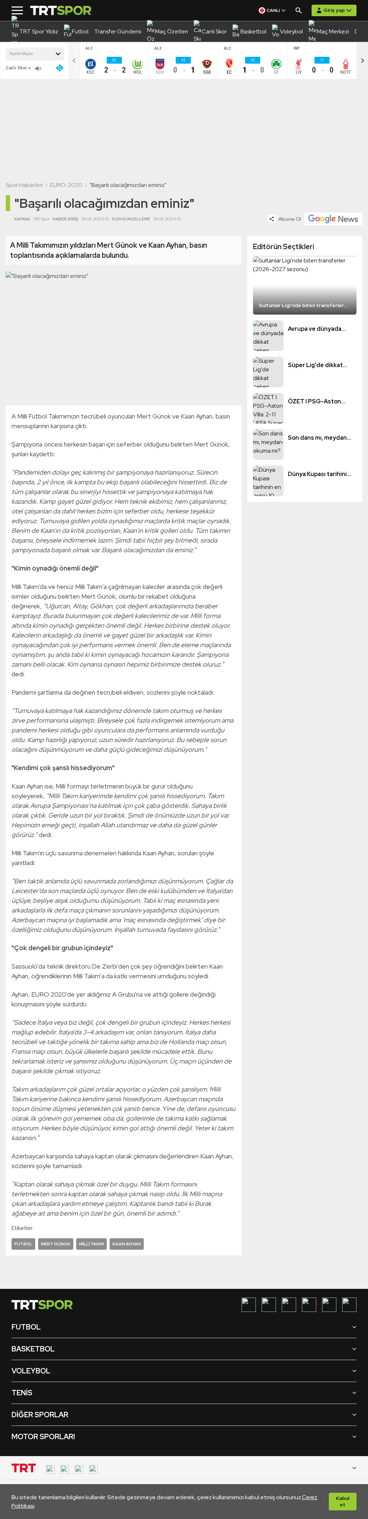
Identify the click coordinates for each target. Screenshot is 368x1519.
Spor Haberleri (24, 185)
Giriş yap (334, 10)
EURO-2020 (66, 185)
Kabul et (342, 1501)
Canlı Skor (16, 67)
